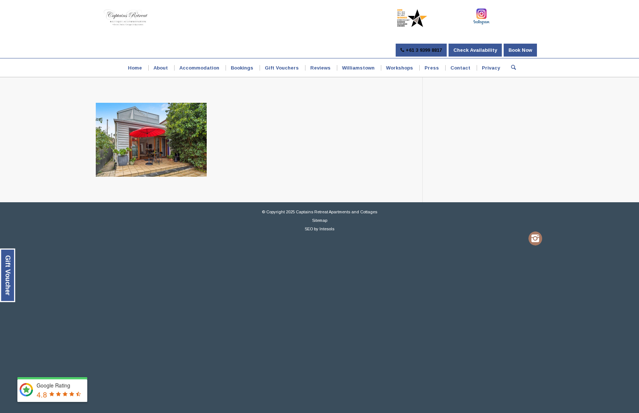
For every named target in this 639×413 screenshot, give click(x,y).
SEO (309, 229)
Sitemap (319, 220)
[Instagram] (535, 238)
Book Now (520, 50)
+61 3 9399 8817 (423, 50)
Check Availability (475, 50)
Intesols (327, 229)
